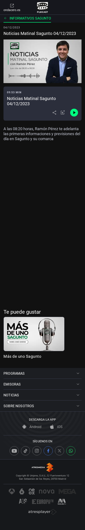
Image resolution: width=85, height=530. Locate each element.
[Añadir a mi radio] (63, 112)
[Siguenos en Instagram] (36, 450)
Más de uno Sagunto (22, 356)
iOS (59, 427)
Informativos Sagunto (30, 18)
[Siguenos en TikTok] (25, 450)
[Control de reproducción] (74, 113)
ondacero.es (11, 10)
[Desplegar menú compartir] (54, 112)
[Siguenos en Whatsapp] (70, 450)
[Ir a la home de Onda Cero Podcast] (42, 7)
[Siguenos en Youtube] (14, 450)
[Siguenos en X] (59, 450)
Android (35, 427)
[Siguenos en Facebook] (48, 450)
